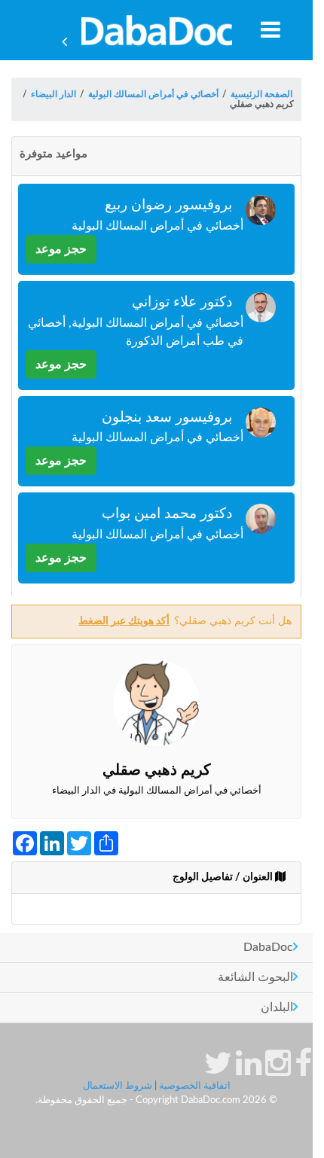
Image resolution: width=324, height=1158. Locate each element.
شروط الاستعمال (117, 1086)
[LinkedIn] (248, 1070)
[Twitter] (218, 1070)
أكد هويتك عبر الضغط (124, 621)
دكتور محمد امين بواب (167, 514)
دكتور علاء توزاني (182, 302)
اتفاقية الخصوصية (195, 1086)
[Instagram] (278, 1070)
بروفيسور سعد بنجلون (167, 417)
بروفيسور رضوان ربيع (168, 205)
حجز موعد (61, 249)
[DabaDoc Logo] (156, 30)
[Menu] (270, 29)
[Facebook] (303, 1070)
